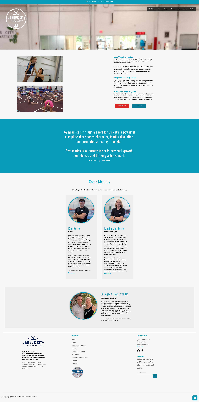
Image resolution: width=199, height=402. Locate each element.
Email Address (141, 372)
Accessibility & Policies (31, 396)
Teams (74, 349)
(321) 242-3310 (143, 340)
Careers (74, 361)
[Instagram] (138, 350)
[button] (152, 9)
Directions (139, 346)
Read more (71, 273)
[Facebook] (142, 350)
